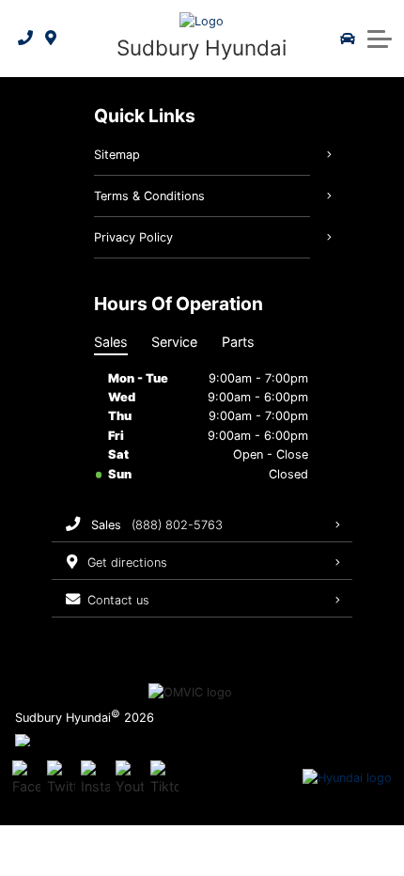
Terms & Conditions (149, 196)
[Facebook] (26, 778)
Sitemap (117, 155)
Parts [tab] (238, 342)
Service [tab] (174, 342)
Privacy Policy (133, 237)
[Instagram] (95, 778)
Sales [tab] (111, 342)
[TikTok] (164, 778)
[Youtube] (130, 778)
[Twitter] (61, 778)
